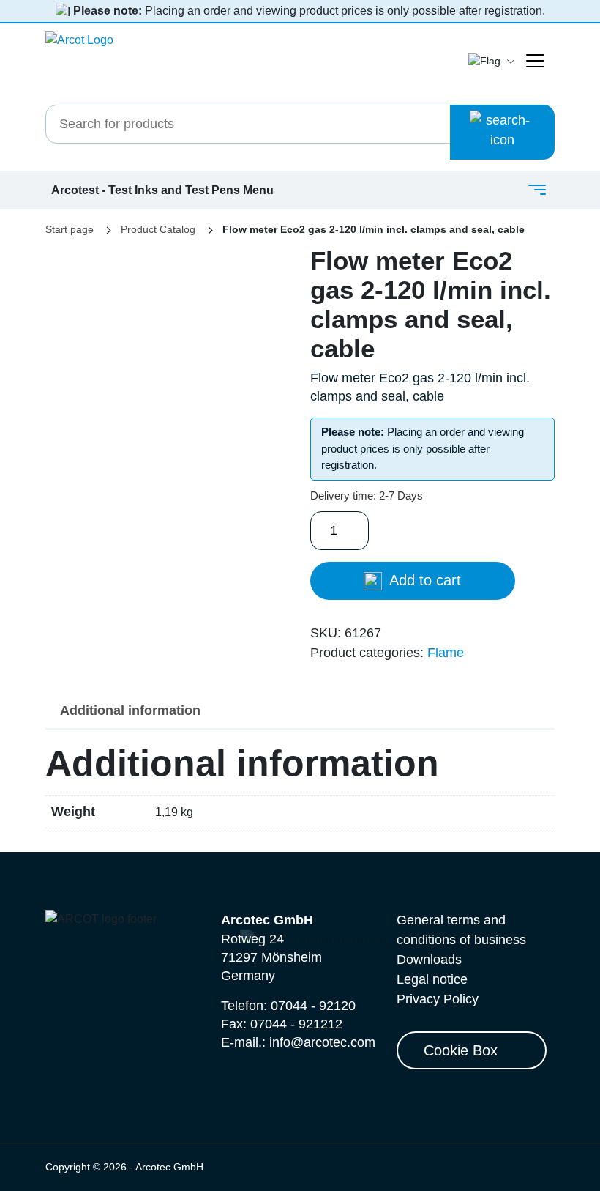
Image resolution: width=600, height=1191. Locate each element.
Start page (69, 229)
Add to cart (423, 580)
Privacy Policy (438, 999)
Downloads (429, 959)
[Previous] (81, 343)
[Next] (253, 343)
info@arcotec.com (322, 1042)
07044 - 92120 (313, 1005)
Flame (445, 652)
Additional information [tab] (130, 710)
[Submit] (502, 132)
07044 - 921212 (296, 1024)
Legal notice (432, 979)
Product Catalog (158, 229)
